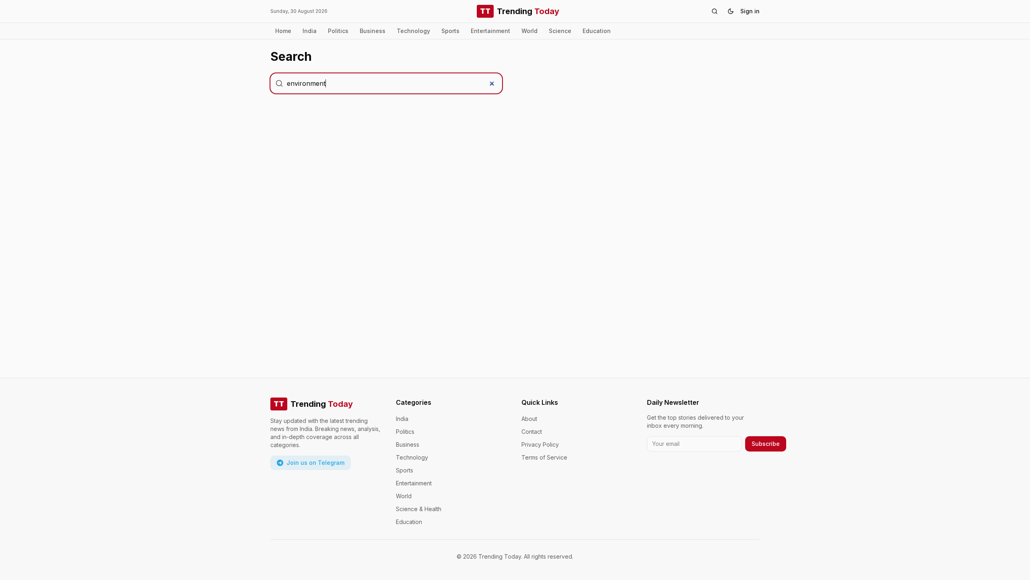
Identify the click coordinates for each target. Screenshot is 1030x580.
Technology (413, 30)
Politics (338, 30)
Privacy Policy (540, 444)
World (529, 30)
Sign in (750, 11)
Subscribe (766, 443)
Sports (450, 30)
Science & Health (418, 508)
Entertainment (490, 30)
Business (372, 30)
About (529, 418)
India (310, 30)
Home (283, 30)
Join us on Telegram (315, 462)
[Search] (714, 11)
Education (597, 30)
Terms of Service (544, 457)
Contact (531, 431)
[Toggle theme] (730, 11)
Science (560, 30)
